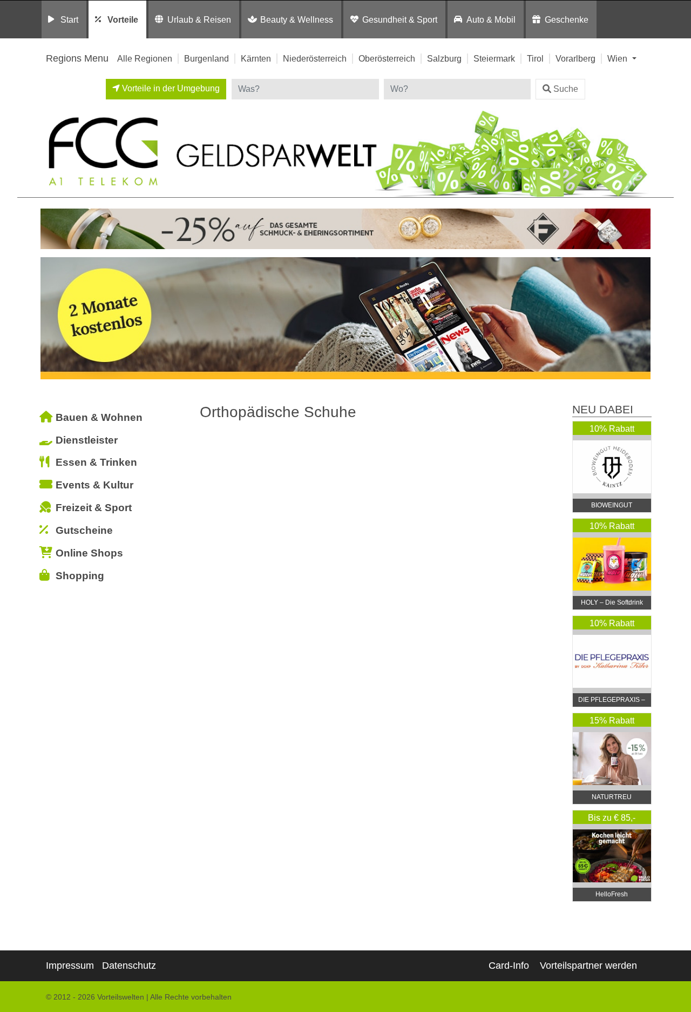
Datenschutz (129, 965)
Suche (565, 88)
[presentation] (51, 321)
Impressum (70, 965)
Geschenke (566, 19)
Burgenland (206, 58)
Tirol (535, 58)
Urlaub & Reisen (199, 19)
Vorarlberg (575, 58)
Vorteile (122, 19)
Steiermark (494, 58)
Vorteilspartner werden (588, 965)
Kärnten (256, 58)
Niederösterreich (315, 58)
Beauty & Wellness (296, 19)
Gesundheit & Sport (399, 19)
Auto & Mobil (491, 19)
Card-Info (509, 965)
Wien (618, 58)
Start (69, 19)
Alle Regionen (144, 58)
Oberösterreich (386, 58)
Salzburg (444, 58)
